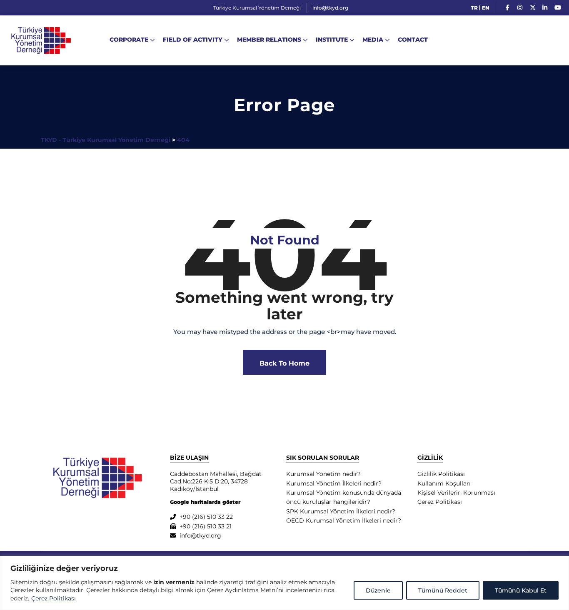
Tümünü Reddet (442, 590)
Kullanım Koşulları (444, 483)
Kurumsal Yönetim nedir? (323, 474)
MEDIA (372, 39)
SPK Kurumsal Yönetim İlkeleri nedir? (340, 511)
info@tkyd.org (330, 8)
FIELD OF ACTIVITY (192, 39)
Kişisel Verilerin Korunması (456, 492)
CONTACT (413, 39)
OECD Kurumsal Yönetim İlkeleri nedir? (343, 520)
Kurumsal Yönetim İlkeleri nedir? (334, 483)
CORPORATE (129, 39)
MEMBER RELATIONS (269, 39)
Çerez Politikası (53, 598)
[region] (284, 583)
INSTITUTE (332, 39)
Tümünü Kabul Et (521, 590)
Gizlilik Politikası (441, 474)
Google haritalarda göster (205, 502)
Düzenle (378, 590)
